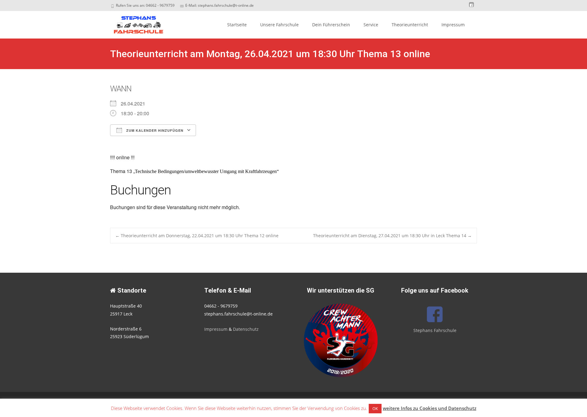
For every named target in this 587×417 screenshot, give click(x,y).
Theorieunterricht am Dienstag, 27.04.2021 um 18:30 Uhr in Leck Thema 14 (392, 235)
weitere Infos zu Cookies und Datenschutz (429, 408)
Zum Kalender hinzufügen (154, 130)
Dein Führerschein (331, 25)
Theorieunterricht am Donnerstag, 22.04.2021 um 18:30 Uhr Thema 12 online (197, 235)
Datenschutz (246, 329)
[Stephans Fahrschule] (133, 23)
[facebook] (471, 7)
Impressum (453, 25)
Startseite (237, 25)
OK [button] (375, 408)
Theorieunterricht (410, 25)
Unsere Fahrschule (279, 25)
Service (371, 25)
